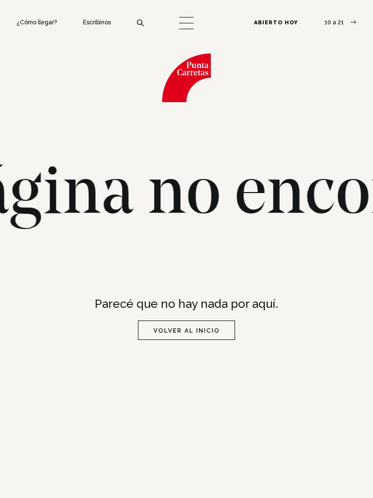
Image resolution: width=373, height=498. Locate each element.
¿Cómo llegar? (37, 22)
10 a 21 (334, 22)
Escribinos (97, 22)
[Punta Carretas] (186, 77)
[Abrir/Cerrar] (186, 23)
